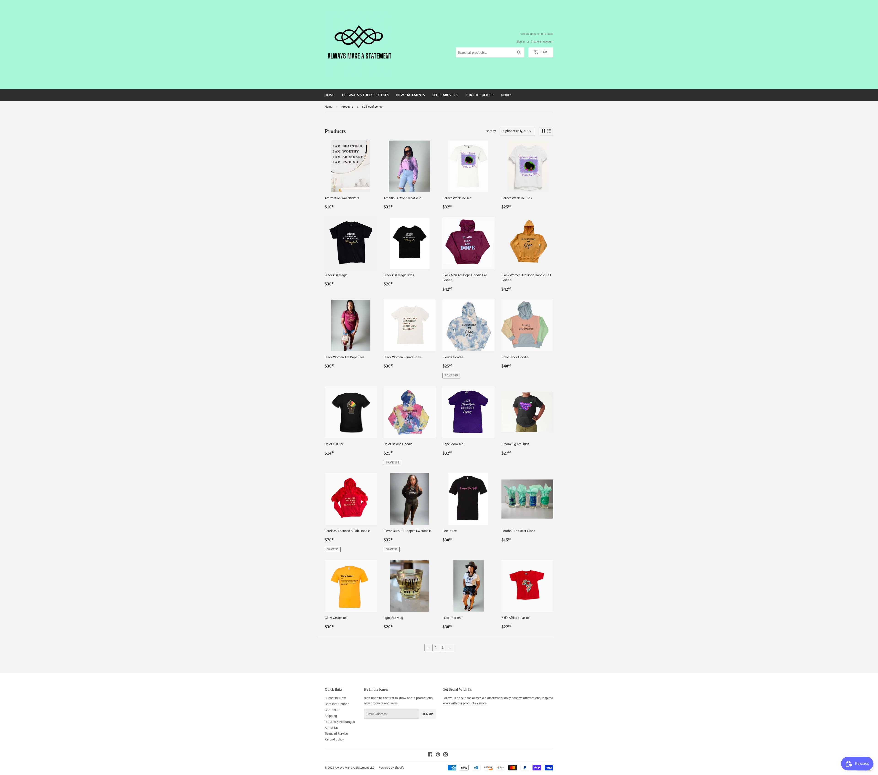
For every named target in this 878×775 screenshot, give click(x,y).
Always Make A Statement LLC (355, 767)
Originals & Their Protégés (365, 95)
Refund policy (334, 739)
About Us (331, 728)
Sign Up (427, 714)
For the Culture (479, 95)
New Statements (410, 95)
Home (330, 95)
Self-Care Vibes (445, 95)
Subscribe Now (335, 698)
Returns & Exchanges (340, 722)
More (505, 95)
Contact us (332, 710)
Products (347, 106)
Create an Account (542, 41)
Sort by (491, 131)
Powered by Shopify (391, 767)
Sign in (520, 41)
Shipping (331, 716)
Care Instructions (337, 704)
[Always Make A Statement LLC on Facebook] (430, 755)
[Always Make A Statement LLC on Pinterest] (438, 755)
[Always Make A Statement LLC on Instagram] (445, 755)
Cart (544, 52)
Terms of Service (336, 733)
